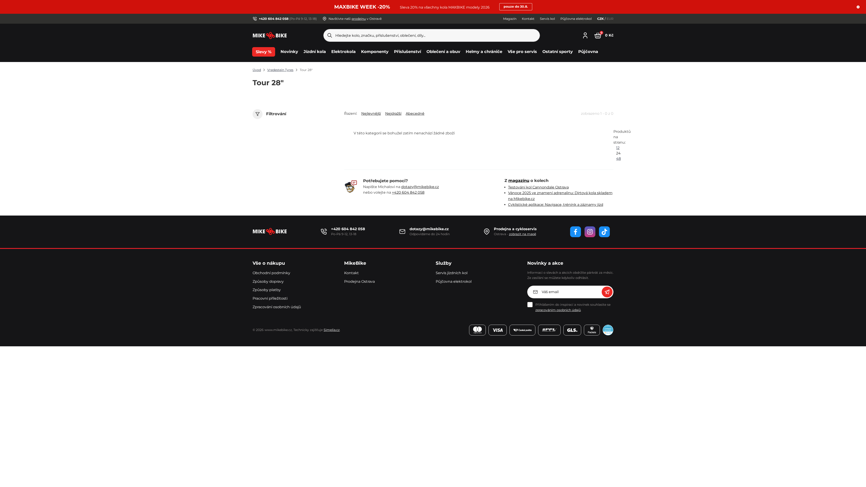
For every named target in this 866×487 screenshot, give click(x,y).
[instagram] (590, 231)
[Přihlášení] (585, 35)
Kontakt (528, 19)
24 (618, 153)
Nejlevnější (371, 113)
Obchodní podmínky (271, 273)
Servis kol (547, 19)
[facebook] (575, 231)
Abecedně (415, 113)
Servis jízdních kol (452, 273)
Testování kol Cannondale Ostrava (538, 187)
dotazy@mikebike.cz (420, 187)
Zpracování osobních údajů (277, 307)
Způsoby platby (267, 290)
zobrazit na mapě (522, 234)
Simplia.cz (332, 330)
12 (618, 148)
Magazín (509, 19)
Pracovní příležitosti (270, 298)
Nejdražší (393, 113)
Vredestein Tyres (280, 70)
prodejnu (359, 19)
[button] (858, 7)
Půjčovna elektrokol (576, 19)
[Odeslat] (607, 292)
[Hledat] (329, 35)
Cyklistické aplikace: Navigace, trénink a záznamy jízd (555, 204)
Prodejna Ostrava (359, 281)
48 (618, 158)
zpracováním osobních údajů (558, 310)
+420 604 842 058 (408, 192)
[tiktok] (604, 231)
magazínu (518, 180)
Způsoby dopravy (268, 281)
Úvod (257, 70)
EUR (610, 19)
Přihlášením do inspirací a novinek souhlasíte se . (572, 307)
